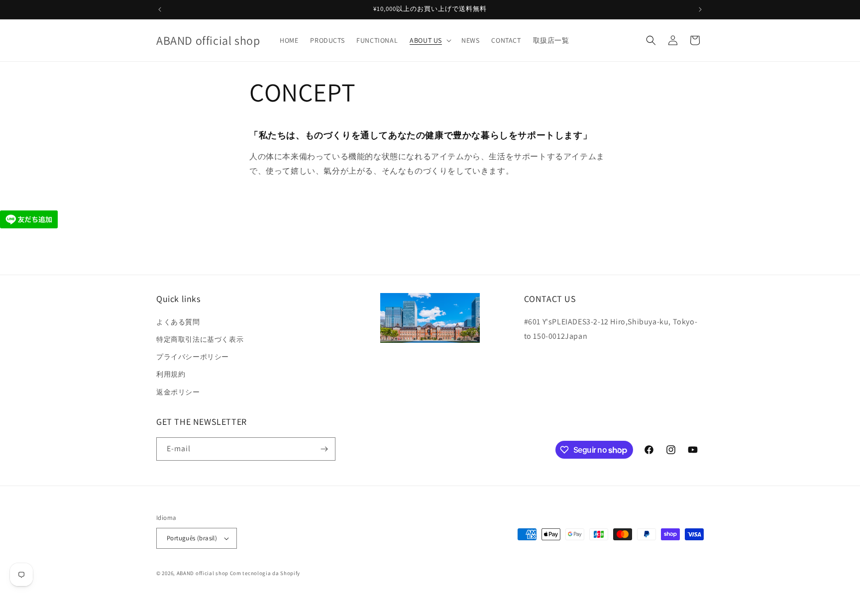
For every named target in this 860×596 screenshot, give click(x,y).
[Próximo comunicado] (700, 9)
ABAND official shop (202, 573)
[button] (429, 40)
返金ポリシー (178, 392)
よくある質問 (178, 321)
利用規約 (170, 374)
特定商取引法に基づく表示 (199, 339)
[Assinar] (324, 449)
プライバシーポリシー (192, 356)
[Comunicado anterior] (160, 9)
